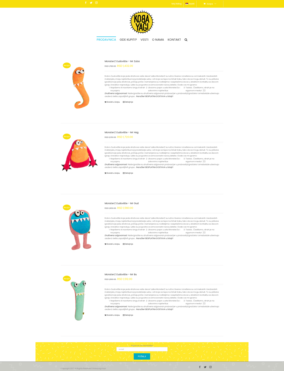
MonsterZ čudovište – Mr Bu (121, 274)
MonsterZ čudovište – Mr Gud (122, 203)
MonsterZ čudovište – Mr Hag (121, 132)
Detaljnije (129, 102)
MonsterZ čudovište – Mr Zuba (122, 61)
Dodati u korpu (113, 102)
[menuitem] (176, 4)
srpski (192, 3)
